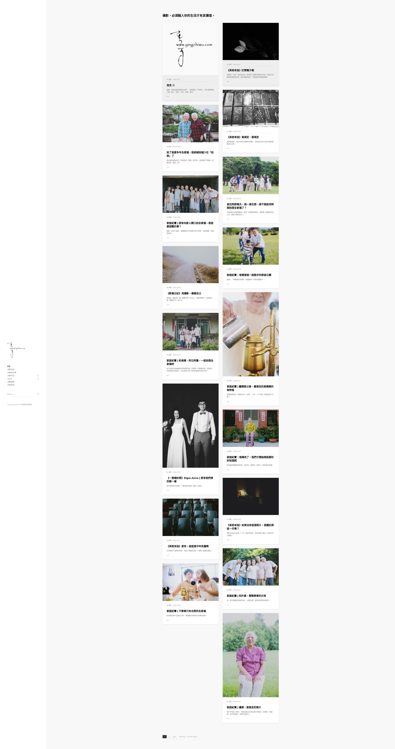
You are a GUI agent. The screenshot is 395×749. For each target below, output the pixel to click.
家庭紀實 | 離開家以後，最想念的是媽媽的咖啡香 (250, 388)
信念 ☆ (171, 85)
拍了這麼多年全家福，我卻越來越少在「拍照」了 (190, 154)
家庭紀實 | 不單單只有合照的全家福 (186, 611)
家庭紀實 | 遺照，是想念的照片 (244, 707)
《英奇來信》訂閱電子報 (240, 70)
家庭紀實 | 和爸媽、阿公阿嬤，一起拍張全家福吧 (190, 362)
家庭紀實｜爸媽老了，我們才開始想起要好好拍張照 (250, 459)
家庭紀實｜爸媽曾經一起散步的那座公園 (249, 274)
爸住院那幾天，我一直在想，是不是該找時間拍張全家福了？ (250, 206)
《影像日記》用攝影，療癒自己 (184, 293)
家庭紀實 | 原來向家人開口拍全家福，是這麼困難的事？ (190, 225)
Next (174, 736)
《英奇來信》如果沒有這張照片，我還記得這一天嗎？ (250, 527)
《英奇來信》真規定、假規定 (243, 137)
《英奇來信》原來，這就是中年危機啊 (188, 546)
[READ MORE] (172, 97)
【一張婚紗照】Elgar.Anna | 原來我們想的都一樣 (190, 479)
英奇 (170, 79)
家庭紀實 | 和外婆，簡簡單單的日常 (246, 595)
